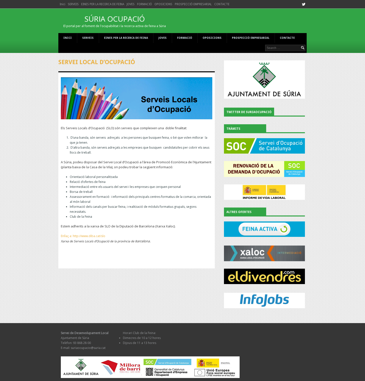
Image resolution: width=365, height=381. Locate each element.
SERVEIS (73, 4)
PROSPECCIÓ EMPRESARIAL (193, 4)
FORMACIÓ (144, 4)
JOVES (131, 4)
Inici (62, 4)
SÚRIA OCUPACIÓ (114, 21)
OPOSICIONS (163, 4)
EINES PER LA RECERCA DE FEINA (102, 4)
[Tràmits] (264, 146)
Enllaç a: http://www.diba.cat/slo (83, 236)
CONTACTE (221, 4)
